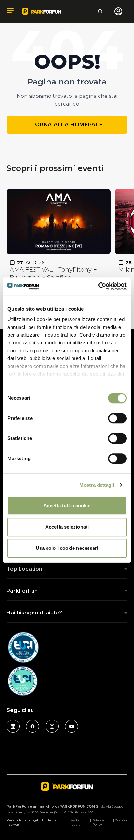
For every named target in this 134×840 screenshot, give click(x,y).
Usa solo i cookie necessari (67, 548)
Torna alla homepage (67, 125)
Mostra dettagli (96, 485)
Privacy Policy (98, 822)
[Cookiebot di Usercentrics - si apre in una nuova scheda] (98, 286)
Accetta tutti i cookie (66, 505)
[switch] (117, 418)
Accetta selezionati (67, 527)
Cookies (121, 820)
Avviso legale (76, 822)
